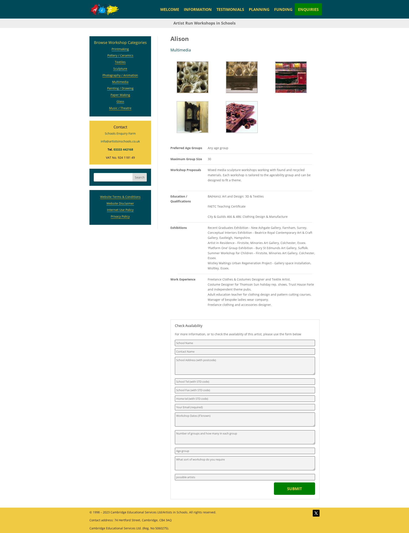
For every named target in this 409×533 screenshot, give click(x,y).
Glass (120, 101)
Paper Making (120, 95)
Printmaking (120, 49)
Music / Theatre (120, 108)
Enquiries (308, 9)
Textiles (120, 62)
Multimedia (120, 82)
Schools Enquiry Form (120, 133)
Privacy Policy (120, 216)
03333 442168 (123, 149)
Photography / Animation (120, 75)
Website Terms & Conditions (120, 197)
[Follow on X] (316, 513)
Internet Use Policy (120, 210)
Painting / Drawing (120, 88)
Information (198, 9)
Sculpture (120, 69)
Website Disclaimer (120, 203)
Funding (283, 9)
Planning (259, 9)
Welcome (169, 9)
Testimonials (230, 9)
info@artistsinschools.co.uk (120, 141)
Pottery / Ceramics (120, 55)
